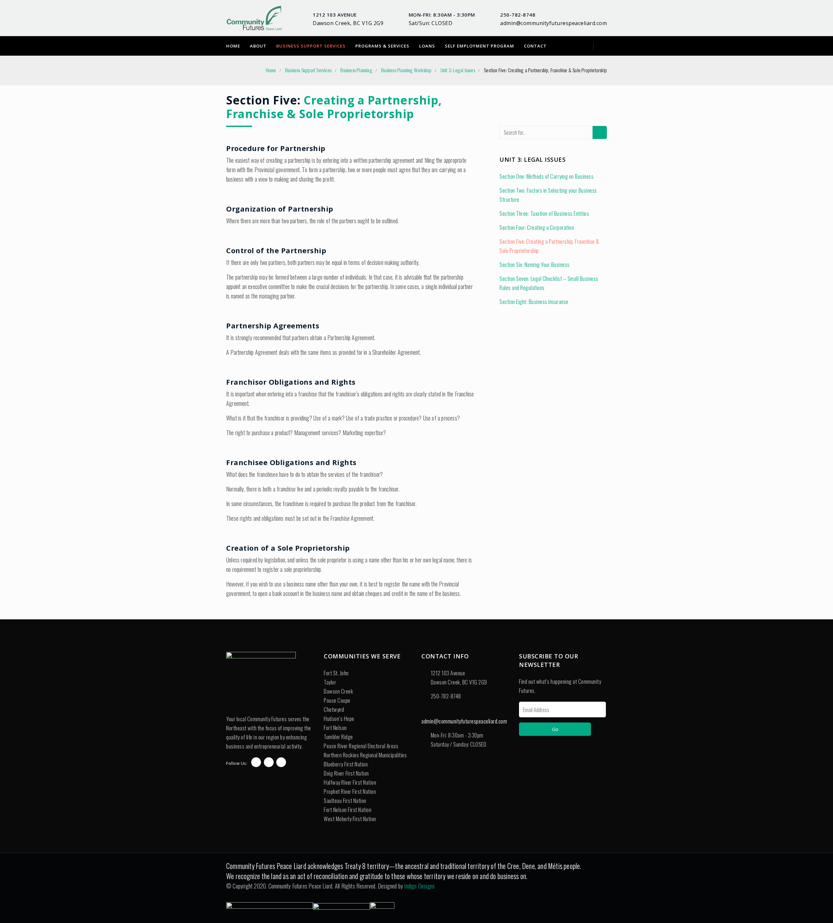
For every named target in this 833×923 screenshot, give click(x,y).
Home (233, 46)
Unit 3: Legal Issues (458, 70)
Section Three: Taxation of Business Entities (544, 213)
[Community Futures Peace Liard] (254, 17)
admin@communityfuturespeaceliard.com (553, 23)
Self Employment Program (479, 46)
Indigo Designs (419, 886)
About (258, 46)
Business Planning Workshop (406, 70)
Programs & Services (382, 46)
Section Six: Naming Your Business (534, 264)
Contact (535, 46)
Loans (427, 46)
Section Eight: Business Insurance (533, 301)
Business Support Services (311, 46)
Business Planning (356, 70)
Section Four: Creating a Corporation (536, 227)
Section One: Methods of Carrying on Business (546, 176)
